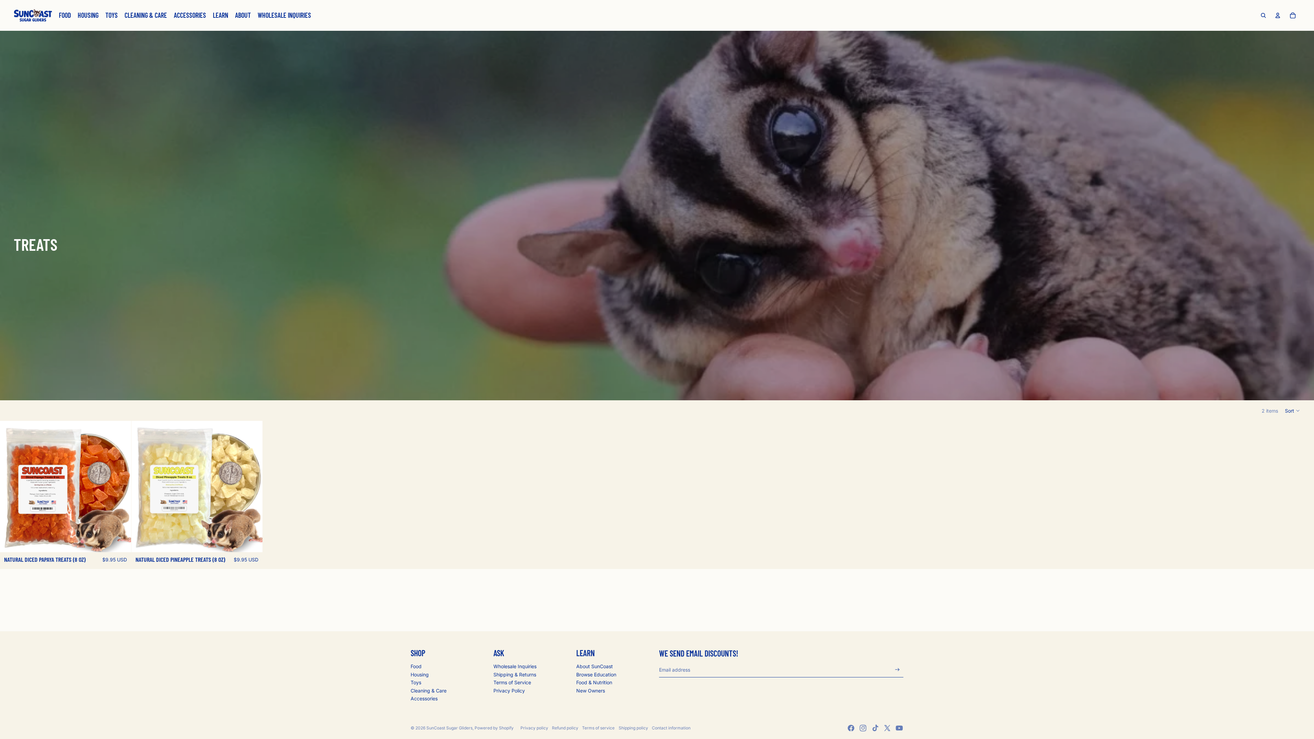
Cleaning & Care (429, 690)
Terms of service (598, 727)
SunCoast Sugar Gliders (449, 727)
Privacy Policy (509, 690)
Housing (420, 674)
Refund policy (565, 727)
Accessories (424, 698)
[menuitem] (65, 15)
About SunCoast (594, 666)
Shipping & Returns (514, 674)
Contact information (671, 727)
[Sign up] (897, 670)
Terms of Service (512, 682)
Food (416, 666)
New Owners (590, 690)
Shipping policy (633, 727)
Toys (416, 682)
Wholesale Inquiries (515, 666)
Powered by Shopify (494, 727)
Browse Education (596, 674)
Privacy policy (534, 727)
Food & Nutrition (594, 682)
